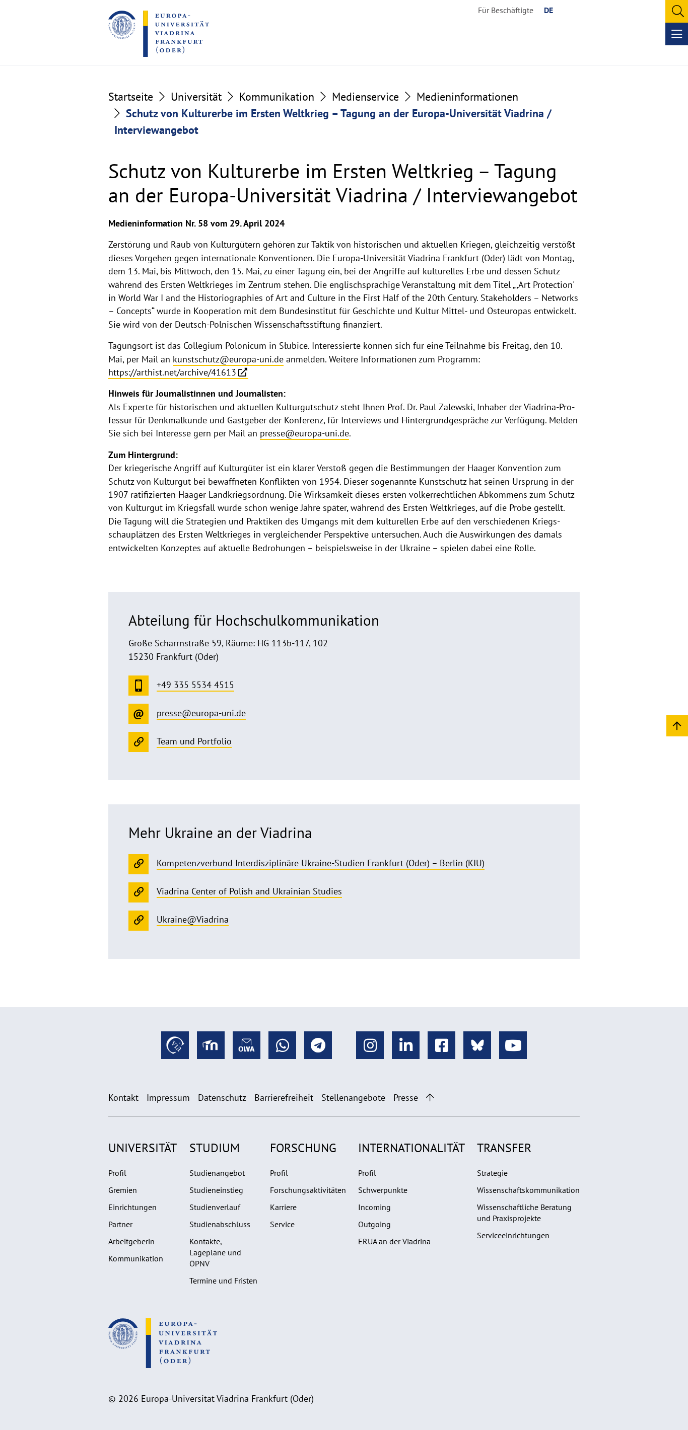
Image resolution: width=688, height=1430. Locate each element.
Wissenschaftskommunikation (528, 1190)
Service (282, 1224)
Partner (120, 1224)
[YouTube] (513, 1045)
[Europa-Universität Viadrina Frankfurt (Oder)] (158, 34)
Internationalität (411, 1148)
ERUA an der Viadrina (394, 1241)
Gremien (122, 1190)
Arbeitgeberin (131, 1241)
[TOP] (677, 725)
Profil (117, 1173)
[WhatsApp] (282, 1045)
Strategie (492, 1173)
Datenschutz (222, 1097)
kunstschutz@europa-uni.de (228, 359)
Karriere (283, 1207)
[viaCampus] (175, 1045)
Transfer (504, 1148)
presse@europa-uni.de (304, 433)
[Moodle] (211, 1045)
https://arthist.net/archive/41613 (172, 372)
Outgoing (374, 1224)
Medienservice (365, 97)
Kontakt (123, 1097)
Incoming (374, 1207)
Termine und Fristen (223, 1280)
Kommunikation (276, 97)
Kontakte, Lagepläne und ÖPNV (215, 1252)
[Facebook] (441, 1045)
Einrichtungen (132, 1207)
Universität (196, 97)
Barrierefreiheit (283, 1097)
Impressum (168, 1097)
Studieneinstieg (216, 1190)
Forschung (303, 1148)
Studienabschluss (219, 1224)
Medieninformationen (467, 97)
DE (548, 10)
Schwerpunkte (382, 1190)
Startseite (130, 97)
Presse (405, 1097)
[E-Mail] (246, 1045)
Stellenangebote (353, 1097)
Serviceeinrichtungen (513, 1235)
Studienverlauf (214, 1207)
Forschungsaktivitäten (308, 1190)
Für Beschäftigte (505, 10)
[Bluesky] (477, 1045)
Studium (214, 1148)
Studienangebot (217, 1173)
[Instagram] (370, 1045)
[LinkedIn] (406, 1045)
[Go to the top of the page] (430, 1097)
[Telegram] (318, 1045)
